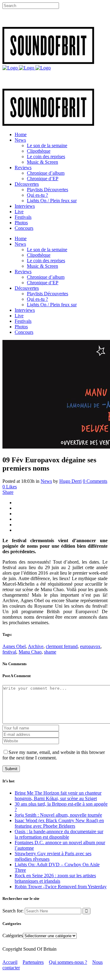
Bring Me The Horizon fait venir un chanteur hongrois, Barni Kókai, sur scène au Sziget (58, 795)
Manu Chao (30, 651)
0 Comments (95, 481)
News (46, 481)
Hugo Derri (70, 481)
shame (50, 651)
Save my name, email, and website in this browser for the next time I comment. (53, 755)
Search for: (13, 910)
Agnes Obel (14, 646)
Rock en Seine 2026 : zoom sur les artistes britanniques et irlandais (55, 878)
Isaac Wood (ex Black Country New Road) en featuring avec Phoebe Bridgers (59, 823)
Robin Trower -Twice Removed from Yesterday (61, 886)
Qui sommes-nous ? (68, 962)
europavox (90, 646)
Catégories (12, 935)
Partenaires (33, 962)
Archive (35, 646)
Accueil (9, 962)
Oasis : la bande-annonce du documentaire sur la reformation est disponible (59, 834)
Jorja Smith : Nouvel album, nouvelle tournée (58, 815)
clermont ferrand (62, 646)
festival (9, 651)
